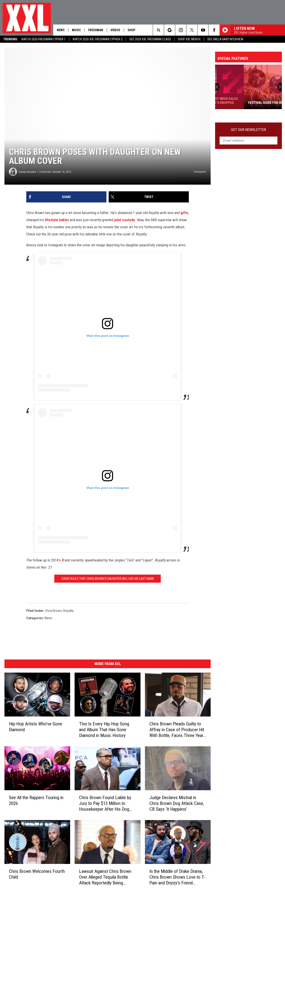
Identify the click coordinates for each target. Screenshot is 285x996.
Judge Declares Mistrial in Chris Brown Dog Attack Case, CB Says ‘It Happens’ (176, 803)
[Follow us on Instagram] (180, 30)
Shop (131, 30)
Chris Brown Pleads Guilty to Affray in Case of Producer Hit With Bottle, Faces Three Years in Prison (177, 729)
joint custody (124, 220)
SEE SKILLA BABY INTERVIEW (225, 39)
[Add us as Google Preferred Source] (169, 30)
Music (76, 30)
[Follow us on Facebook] (214, 30)
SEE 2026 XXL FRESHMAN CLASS (150, 39)
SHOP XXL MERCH (189, 39)
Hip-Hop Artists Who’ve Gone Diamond (35, 726)
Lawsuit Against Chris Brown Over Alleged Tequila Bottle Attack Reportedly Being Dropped (105, 877)
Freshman (95, 30)
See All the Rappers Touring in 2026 (36, 800)
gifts (184, 212)
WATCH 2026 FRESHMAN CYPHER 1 (43, 39)
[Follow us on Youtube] (202, 30)
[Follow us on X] (191, 30)
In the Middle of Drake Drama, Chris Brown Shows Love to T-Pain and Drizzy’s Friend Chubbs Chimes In (177, 877)
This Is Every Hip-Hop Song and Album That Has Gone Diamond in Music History (104, 729)
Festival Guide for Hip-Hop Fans (245, 103)
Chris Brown (53, 610)
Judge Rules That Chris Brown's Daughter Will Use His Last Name (107, 578)
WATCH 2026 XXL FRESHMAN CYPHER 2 (97, 39)
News (61, 30)
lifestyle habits (57, 220)
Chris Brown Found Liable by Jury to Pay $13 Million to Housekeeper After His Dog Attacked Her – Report (105, 803)
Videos (115, 30)
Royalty (68, 610)
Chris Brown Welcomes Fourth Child (37, 874)
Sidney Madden (27, 171)
